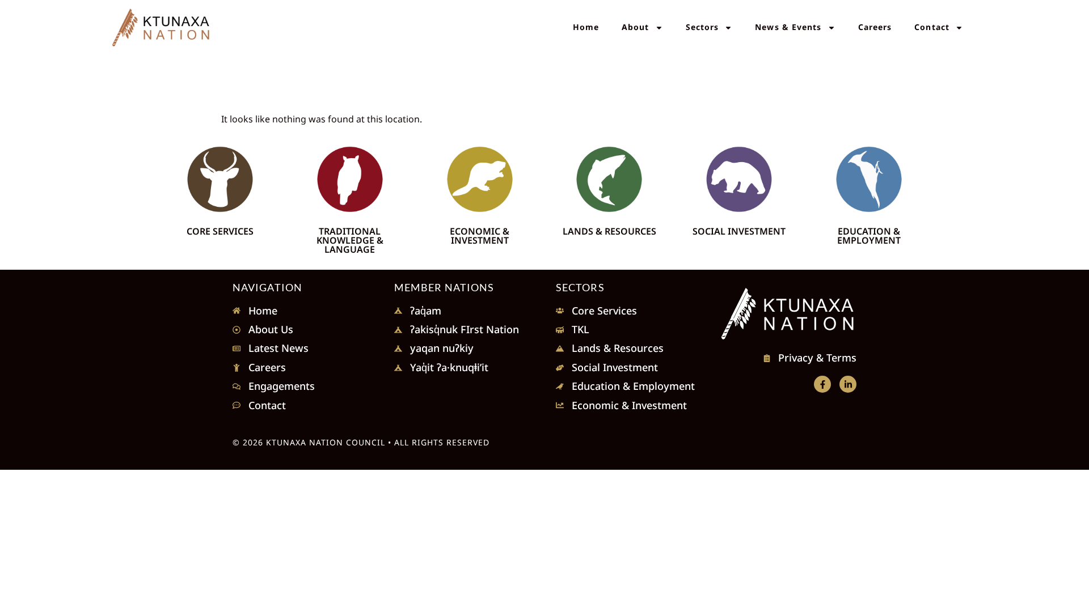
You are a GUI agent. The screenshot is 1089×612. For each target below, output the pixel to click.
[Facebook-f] (822, 384)
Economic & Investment (479, 235)
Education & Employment (869, 235)
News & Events (788, 27)
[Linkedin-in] (847, 384)
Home (586, 27)
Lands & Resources (609, 231)
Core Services (220, 231)
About (635, 27)
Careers (875, 27)
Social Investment (739, 231)
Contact (931, 27)
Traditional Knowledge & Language (349, 240)
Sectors (702, 27)
